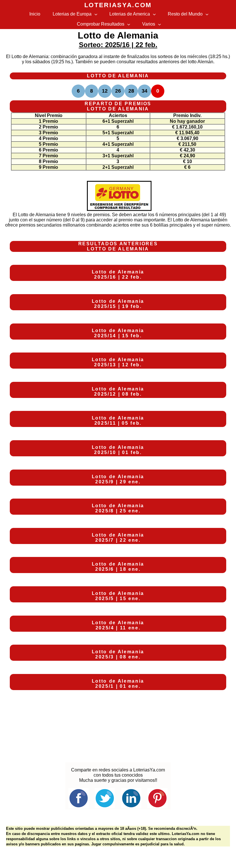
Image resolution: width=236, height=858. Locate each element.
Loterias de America (129, 14)
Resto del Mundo (185, 14)
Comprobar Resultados (100, 24)
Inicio (34, 14)
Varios (148, 24)
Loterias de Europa (72, 14)
